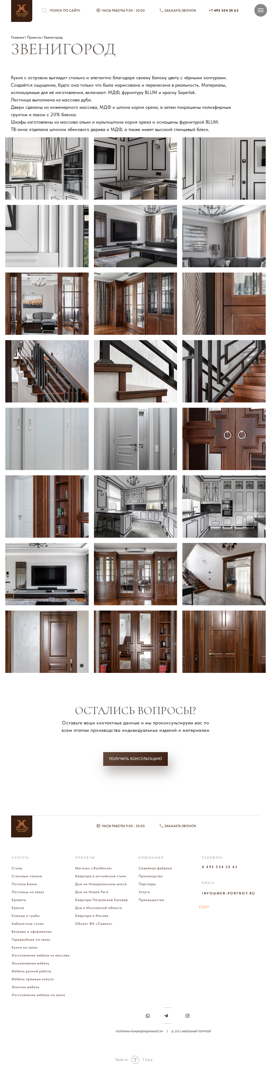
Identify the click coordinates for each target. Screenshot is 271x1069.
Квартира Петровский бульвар (101, 900)
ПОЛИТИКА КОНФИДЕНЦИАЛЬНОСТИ (139, 1031)
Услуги (144, 892)
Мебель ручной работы (32, 971)
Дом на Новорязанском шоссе (101, 884)
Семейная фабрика (155, 868)
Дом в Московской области (98, 908)
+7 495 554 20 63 (223, 10)
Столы (17, 868)
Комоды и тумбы (26, 916)
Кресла (18, 908)
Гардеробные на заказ (31, 939)
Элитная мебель (25, 987)
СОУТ (204, 907)
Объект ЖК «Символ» (93, 924)
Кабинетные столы (28, 924)
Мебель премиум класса (33, 979)
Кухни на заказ (25, 947)
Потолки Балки (24, 884)
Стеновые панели (27, 876)
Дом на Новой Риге (92, 892)
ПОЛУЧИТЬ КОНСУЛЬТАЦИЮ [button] (135, 759)
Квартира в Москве (92, 916)
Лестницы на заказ (28, 892)
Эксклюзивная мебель (30, 963)
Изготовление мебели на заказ (38, 995)
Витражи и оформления (32, 932)
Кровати (19, 900)
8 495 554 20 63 (220, 867)
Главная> (18, 37)
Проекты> (35, 37)
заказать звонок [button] (180, 10)
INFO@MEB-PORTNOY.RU (228, 893)
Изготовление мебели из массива (41, 955)
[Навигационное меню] (261, 10)
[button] (161, 10)
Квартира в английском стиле (100, 876)
